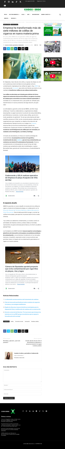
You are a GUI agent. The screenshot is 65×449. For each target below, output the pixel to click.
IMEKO (36, 86)
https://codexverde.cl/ (18, 355)
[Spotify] (36, 411)
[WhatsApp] (12, 48)
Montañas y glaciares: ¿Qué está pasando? (11, 341)
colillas (12, 321)
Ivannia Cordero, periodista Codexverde (14, 45)
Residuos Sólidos (11, 22)
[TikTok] (16, 2)
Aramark (33, 123)
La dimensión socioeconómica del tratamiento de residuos (21, 299)
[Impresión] (23, 48)
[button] (60, 14)
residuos (19, 140)
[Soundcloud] (33, 411)
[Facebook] (5, 2)
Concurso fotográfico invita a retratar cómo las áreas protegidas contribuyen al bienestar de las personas (10, 420)
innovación (16, 88)
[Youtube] (5, 6)
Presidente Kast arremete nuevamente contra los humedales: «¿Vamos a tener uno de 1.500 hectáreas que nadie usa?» (10, 425)
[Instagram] (9, 2)
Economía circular (19, 321)
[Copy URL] (26, 48)
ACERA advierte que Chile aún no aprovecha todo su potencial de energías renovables (10, 434)
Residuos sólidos (35, 321)
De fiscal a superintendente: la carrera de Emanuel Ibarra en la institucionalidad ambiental (10, 429)
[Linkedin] (12, 2)
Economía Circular (20, 22)
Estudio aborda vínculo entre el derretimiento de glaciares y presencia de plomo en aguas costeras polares (34, 343)
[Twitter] (20, 2)
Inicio (4, 22)
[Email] (19, 48)
